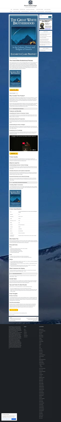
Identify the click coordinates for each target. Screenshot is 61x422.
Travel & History (41, 401)
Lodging (11, 11)
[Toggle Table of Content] (16, 93)
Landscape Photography (42, 371)
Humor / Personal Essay (42, 368)
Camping (40, 338)
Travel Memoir (41, 413)
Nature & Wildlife (41, 383)
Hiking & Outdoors (41, 362)
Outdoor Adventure (41, 386)
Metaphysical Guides (17, 11)
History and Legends (39, 9)
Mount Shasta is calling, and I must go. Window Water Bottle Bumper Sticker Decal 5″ (45, 42)
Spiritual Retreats (48, 11)
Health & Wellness (41, 356)
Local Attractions (47, 9)
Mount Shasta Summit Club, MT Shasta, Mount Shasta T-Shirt (45, 44)
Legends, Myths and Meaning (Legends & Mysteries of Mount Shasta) (45, 34)
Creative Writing (41, 341)
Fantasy (40, 344)
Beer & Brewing (41, 335)
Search (41, 15)
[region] (9, 417)
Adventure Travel (41, 329)
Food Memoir (40, 353)
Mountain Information (25, 11)
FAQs (11, 9)
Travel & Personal (41, 407)
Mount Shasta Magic (30, 5)
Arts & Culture (41, 332)
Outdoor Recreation (41, 389)
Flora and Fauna (22, 9)
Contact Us (25, 332)
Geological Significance (30, 9)
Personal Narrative (41, 392)
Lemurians (41, 366)
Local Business (41, 374)
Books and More (16, 9)
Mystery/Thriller (41, 380)
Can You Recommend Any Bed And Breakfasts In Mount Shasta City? (44, 39)
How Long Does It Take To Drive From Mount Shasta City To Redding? (45, 37)
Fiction (40, 347)
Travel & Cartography (41, 398)
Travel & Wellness (41, 410)
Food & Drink (40, 350)
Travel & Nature (41, 404)
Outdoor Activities (33, 11)
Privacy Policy (26, 335)
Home (24, 329)
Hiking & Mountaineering (42, 359)
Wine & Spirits (41, 416)
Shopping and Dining (40, 11)
